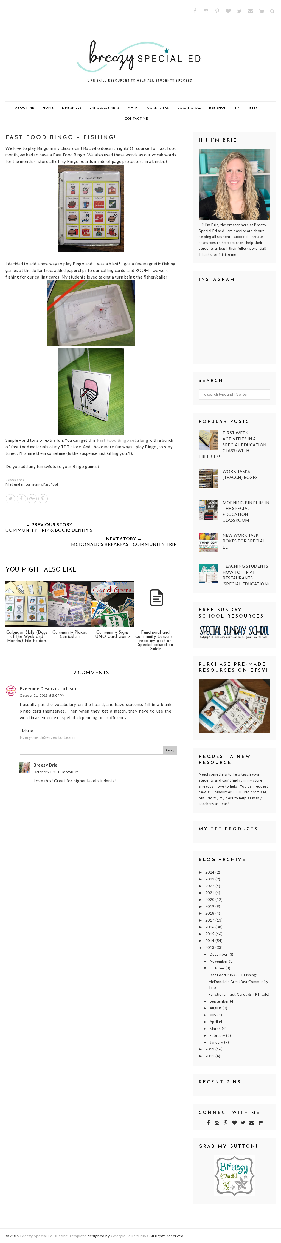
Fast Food (50, 484)
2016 (210, 927)
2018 (210, 913)
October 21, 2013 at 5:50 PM (56, 772)
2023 (210, 879)
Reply (170, 750)
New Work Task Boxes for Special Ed (244, 541)
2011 (210, 1056)
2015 (210, 934)
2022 (210, 886)
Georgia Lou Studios (129, 1235)
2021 (210, 893)
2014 (210, 940)
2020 (210, 899)
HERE (237, 792)
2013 (210, 947)
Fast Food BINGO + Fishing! (233, 975)
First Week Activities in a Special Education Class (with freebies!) (232, 444)
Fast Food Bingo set (116, 440)
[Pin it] (43, 498)
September (220, 1001)
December (219, 954)
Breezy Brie (45, 764)
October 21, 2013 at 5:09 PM (42, 695)
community (34, 484)
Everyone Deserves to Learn (49, 688)
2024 (210, 872)
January (217, 1042)
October (218, 968)
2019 (210, 906)
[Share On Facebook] (21, 498)
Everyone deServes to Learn (47, 737)
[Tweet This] (10, 498)
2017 (210, 920)
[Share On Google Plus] (32, 498)
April (214, 1022)
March (216, 1028)
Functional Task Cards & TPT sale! (239, 994)
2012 (210, 1049)
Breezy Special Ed (36, 1235)
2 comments (14, 479)
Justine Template (70, 1235)
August (216, 1008)
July (214, 1015)
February (218, 1035)
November (219, 961)
